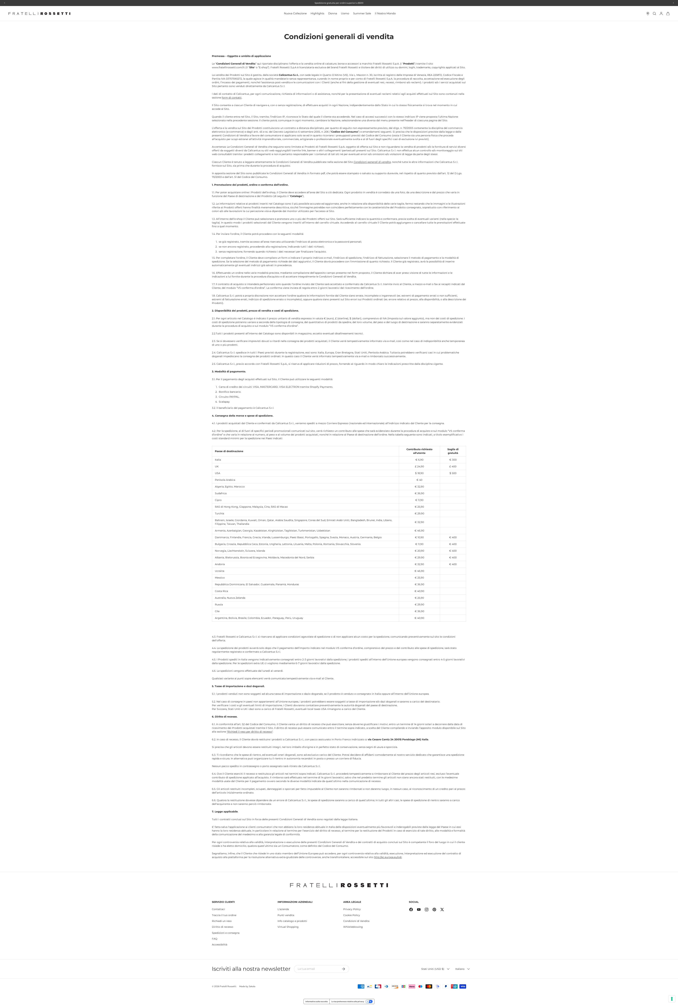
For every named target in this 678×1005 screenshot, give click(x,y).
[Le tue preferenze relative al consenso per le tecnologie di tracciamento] (671, 998)
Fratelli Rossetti (228, 986)
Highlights (317, 13)
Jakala (252, 986)
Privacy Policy (352, 909)
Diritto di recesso (222, 926)
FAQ (214, 938)
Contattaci (218, 909)
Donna (332, 13)
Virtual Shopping (288, 926)
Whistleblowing (353, 926)
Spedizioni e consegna (225, 932)
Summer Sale (362, 13)
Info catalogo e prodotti (292, 921)
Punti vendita (286, 915)
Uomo (345, 13)
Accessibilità (219, 944)
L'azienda (283, 909)
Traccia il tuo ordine (224, 915)
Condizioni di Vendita (356, 921)
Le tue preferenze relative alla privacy (347, 1001)
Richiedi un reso (222, 921)
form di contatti (232, 97)
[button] (668, 13)
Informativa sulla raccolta (316, 1001)
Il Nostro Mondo (385, 13)
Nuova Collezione (295, 13)
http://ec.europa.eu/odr (388, 857)
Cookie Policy (351, 915)
